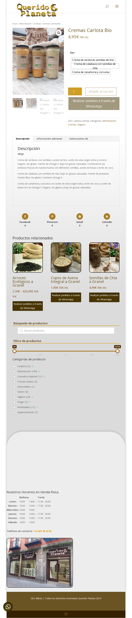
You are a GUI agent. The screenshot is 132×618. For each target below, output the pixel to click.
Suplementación (27, 412)
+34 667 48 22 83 (42, 531)
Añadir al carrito (101, 91)
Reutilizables (26, 407)
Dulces (22, 391)
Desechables (25, 386)
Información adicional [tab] (49, 138)
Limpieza (23, 366)
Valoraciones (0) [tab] (78, 138)
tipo (72, 52)
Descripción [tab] (22, 138)
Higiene (23, 396)
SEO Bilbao (36, 598)
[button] (59, 33)
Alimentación (25, 23)
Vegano (81, 124)
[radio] (93, 59)
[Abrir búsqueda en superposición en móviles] (66, 330)
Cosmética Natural (29, 376)
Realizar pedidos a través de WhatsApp (94, 103)
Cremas (37, 23)
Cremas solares (27, 381)
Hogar (22, 401)
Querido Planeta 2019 (90, 598)
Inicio (15, 23)
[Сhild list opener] (33, 366)
